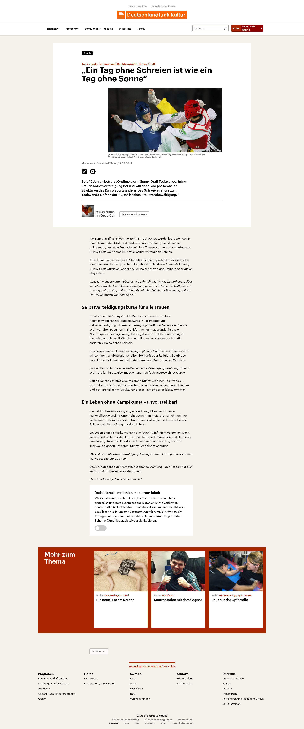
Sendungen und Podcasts (53, 683)
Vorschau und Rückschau (53, 678)
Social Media (184, 683)
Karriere (227, 688)
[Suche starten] (225, 28)
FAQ (132, 678)
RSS (132, 693)
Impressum (185, 719)
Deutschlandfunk (138, 6)
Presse (226, 683)
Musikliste (125, 28)
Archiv (141, 28)
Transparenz (229, 693)
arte (162, 723)
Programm (72, 28)
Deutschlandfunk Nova (163, 6)
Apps (133, 683)
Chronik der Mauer (182, 723)
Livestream (90, 678)
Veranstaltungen (140, 698)
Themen (52, 28)
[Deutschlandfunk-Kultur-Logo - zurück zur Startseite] (152, 15)
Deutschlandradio (233, 678)
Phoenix (150, 723)
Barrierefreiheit (231, 703)
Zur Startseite (99, 651)
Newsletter (136, 688)
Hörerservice (184, 678)
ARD (126, 723)
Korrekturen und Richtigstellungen (243, 698)
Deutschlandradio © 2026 (152, 715)
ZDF (136, 723)
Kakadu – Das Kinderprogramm (56, 693)
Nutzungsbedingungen (159, 719)
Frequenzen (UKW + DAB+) (99, 683)
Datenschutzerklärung (145, 511)
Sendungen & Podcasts (99, 28)
